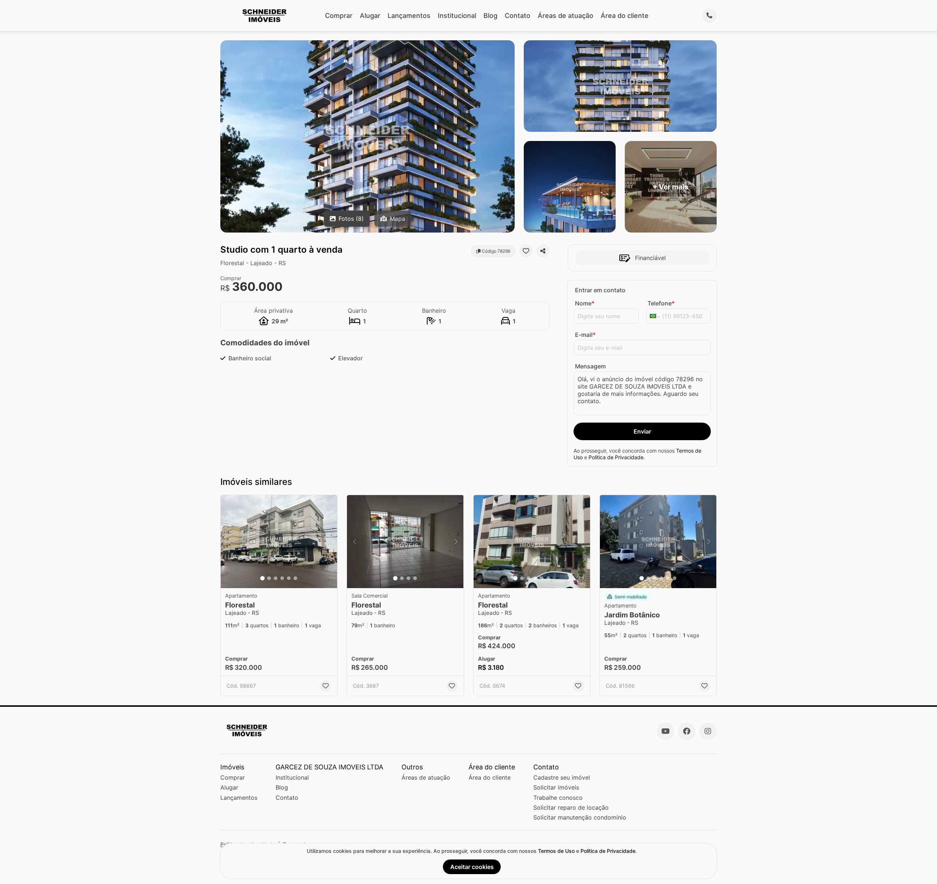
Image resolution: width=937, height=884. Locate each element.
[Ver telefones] (709, 15)
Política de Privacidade (616, 457)
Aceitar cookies (472, 866)
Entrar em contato (600, 290)
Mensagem (590, 366)
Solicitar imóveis (556, 787)
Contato (517, 15)
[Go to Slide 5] (289, 578)
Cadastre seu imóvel (561, 777)
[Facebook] (686, 731)
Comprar (338, 15)
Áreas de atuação (565, 15)
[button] (279, 541)
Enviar (642, 431)
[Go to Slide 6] (295, 578)
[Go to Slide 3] (275, 578)
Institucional (457, 15)
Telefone (661, 303)
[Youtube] (665, 731)
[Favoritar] (526, 250)
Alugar (370, 15)
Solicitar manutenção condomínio (579, 817)
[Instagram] (708, 731)
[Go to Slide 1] (262, 578)
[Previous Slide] (228, 541)
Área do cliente (625, 15)
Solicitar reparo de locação (571, 807)
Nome (584, 303)
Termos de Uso (556, 851)
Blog (490, 15)
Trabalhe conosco (558, 797)
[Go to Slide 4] (282, 578)
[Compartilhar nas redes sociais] (542, 250)
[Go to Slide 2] (269, 578)
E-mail (585, 334)
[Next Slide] (329, 541)
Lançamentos (409, 15)
